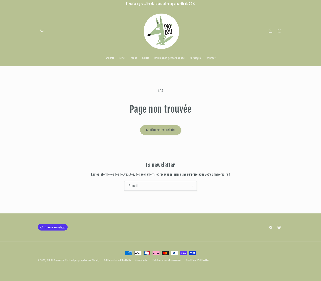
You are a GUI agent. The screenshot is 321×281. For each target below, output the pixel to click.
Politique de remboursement (167, 260)
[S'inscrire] (192, 186)
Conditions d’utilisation (197, 260)
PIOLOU (50, 260)
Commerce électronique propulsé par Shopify (77, 260)
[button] (42, 30)
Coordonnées (141, 260)
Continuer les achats (160, 130)
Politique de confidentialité (117, 260)
